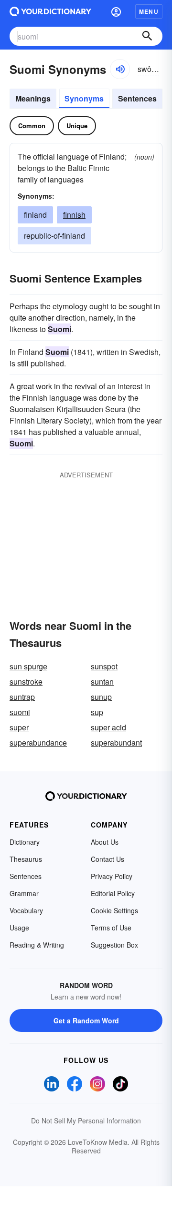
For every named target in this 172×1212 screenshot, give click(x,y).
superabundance (38, 742)
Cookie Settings (114, 910)
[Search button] (147, 36)
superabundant (116, 742)
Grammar (24, 893)
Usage (19, 927)
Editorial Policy (113, 893)
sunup (101, 696)
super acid (108, 727)
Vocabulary (26, 910)
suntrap (22, 696)
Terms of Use (111, 927)
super (19, 727)
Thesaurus (26, 859)
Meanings (33, 98)
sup (97, 712)
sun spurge (28, 666)
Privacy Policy (111, 876)
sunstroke (26, 681)
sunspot (104, 666)
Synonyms (84, 98)
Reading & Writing (37, 944)
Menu (149, 11)
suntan (102, 681)
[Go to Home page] (50, 11)
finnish (74, 214)
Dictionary (25, 842)
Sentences (137, 98)
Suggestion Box (114, 944)
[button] (116, 11)
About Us (104, 842)
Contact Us (107, 859)
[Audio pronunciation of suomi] (120, 69)
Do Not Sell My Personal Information (86, 1120)
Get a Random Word (86, 1020)
